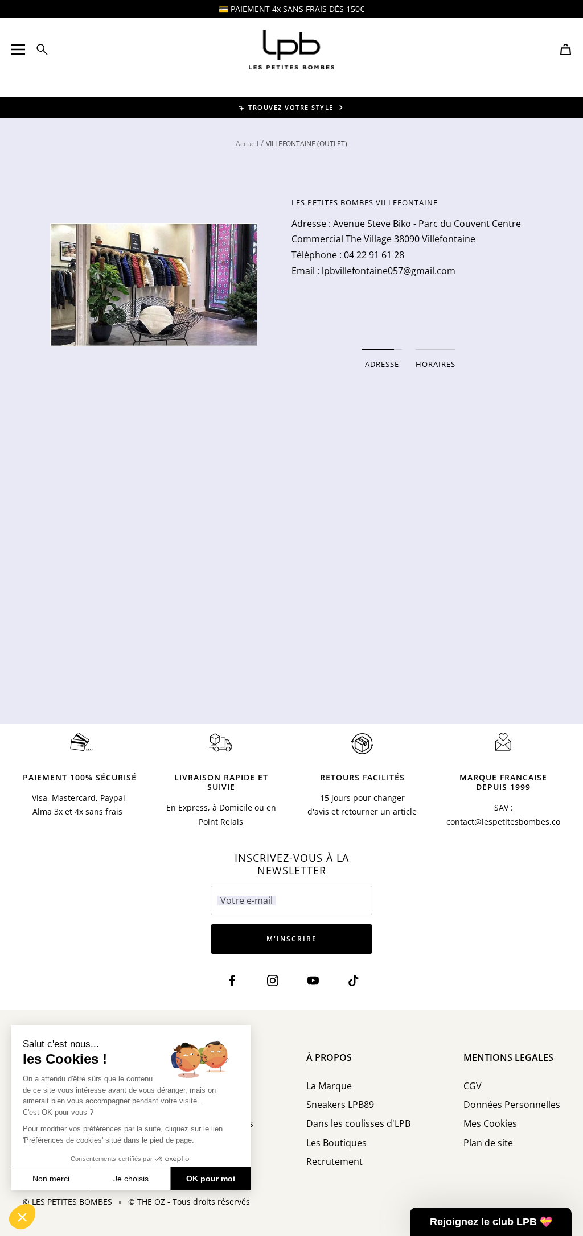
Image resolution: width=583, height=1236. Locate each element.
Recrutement (334, 1161)
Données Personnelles (511, 1104)
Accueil (247, 143)
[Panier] (566, 49)
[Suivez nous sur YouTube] (313, 981)
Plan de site (488, 1143)
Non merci (50, 1178)
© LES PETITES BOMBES (67, 1201)
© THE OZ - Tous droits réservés (189, 1201)
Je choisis (131, 1178)
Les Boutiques (336, 1143)
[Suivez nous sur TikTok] (353, 981)
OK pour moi (210, 1178)
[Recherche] (42, 49)
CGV (472, 1086)
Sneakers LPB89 (340, 1104)
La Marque (329, 1086)
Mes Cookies (490, 1123)
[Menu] (18, 49)
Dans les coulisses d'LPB (358, 1123)
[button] (22, 1216)
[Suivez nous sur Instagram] (273, 981)
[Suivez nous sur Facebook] (232, 981)
